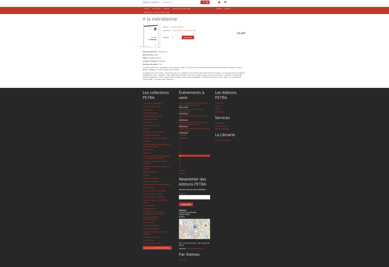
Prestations (219, 123)
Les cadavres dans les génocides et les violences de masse (156, 157)
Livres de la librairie (223, 140)
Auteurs (167, 9)
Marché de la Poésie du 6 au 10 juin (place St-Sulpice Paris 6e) (193, 123)
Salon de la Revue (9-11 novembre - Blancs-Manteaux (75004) (193, 104)
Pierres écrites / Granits (152, 194)
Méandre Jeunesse (151, 178)
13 (180, 159)
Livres (217, 109)
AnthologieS (148, 110)
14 (180, 162)
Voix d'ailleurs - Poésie (152, 243)
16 (180, 167)
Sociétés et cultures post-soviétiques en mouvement (154, 213)
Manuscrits (219, 112)
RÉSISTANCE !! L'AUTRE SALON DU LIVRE (156, 12)
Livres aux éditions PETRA (181, 9)
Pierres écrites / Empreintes (154, 191)
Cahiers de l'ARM (150, 119)
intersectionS (148, 150)
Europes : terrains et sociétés (155, 138)
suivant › (182, 170)
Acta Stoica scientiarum (152, 104)
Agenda (219, 9)
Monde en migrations (151, 181)
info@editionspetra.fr (195, 249)
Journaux (147, 153)
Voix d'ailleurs (148, 240)
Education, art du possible (153, 132)
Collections (156, 9)
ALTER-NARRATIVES (152, 107)
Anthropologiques (150, 113)
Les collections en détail (157, 248)
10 (180, 150)
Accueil (146, 9)
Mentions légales (222, 129)
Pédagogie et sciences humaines (156, 184)
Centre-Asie (148, 122)
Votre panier (224, 3)
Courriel (183, 194)
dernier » (182, 173)
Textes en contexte (150, 225)
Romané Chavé (149, 209)
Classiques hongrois (151, 126)
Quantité (166, 37)
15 (180, 164)
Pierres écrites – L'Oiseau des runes (184, 30)
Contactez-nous (221, 126)
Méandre (146, 175)
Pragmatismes (149, 206)
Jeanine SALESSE (177, 27)
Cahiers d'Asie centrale (152, 116)
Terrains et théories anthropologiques (151, 218)
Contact (227, 9)
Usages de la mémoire (152, 237)
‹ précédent (183, 138)
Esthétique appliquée (151, 135)
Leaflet (200, 238)
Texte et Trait (148, 222)
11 (180, 153)
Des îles (146, 129)
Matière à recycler (150, 172)
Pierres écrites (149, 188)
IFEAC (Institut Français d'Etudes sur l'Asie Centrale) (156, 145)
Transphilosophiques (151, 229)
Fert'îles (146, 141)
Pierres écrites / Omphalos (154, 197)
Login (218, 3)
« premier (183, 135)
